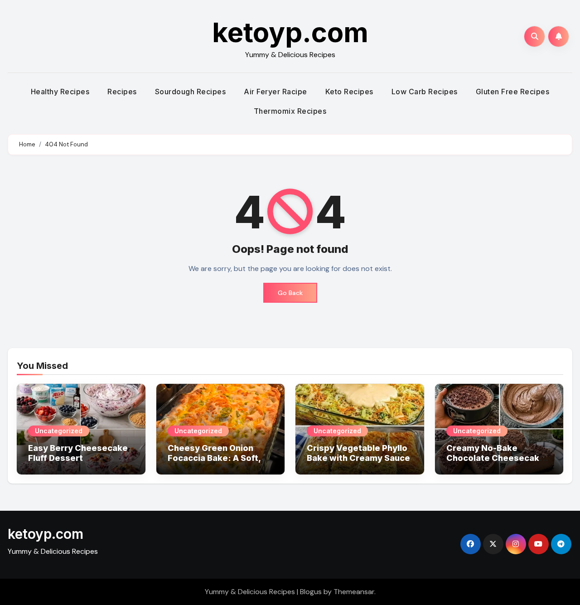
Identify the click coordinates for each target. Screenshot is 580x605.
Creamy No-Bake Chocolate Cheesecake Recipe (495, 457)
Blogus (311, 591)
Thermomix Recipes (290, 111)
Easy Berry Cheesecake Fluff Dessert (78, 453)
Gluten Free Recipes (513, 91)
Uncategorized (58, 431)
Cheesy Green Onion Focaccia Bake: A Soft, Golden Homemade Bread (214, 462)
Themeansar (354, 591)
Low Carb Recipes (425, 91)
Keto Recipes (349, 91)
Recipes (122, 91)
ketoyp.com (290, 32)
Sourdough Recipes (190, 91)
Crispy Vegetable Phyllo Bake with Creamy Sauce (358, 453)
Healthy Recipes (60, 91)
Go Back (290, 293)
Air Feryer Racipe (275, 91)
